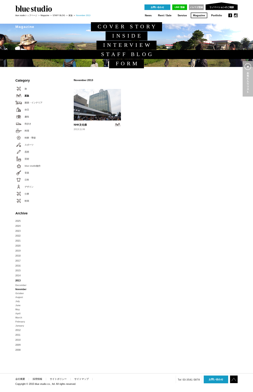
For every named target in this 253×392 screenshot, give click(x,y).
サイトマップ (81, 379)
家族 (71, 15)
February (20, 321)
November (20, 289)
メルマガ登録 (196, 7)
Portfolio (216, 15)
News (148, 15)
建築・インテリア (33, 102)
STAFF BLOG (59, 15)
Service (182, 15)
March (18, 317)
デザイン (29, 187)
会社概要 (20, 379)
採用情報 (37, 379)
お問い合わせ (157, 7)
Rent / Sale (165, 15)
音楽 (27, 172)
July (17, 301)
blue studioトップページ (26, 15)
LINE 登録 (180, 7)
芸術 (27, 159)
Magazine (199, 15)
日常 (27, 180)
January (19, 325)
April (17, 313)
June (18, 305)
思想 (27, 152)
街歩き (28, 123)
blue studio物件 (33, 166)
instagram (236, 15)
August (19, 297)
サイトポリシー (58, 379)
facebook (230, 15)
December (20, 285)
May (17, 309)
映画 (27, 201)
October (19, 293)
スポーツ (29, 145)
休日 (27, 109)
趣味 (27, 116)
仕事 (27, 194)
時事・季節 (30, 138)
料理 (27, 130)
